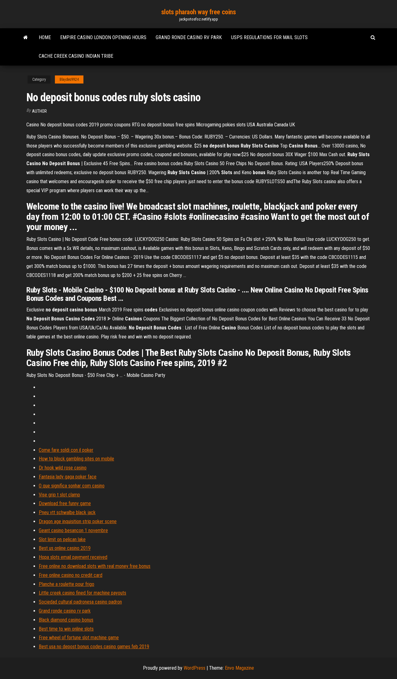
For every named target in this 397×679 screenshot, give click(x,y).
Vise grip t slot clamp (59, 495)
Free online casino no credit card (70, 575)
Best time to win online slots (66, 629)
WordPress (194, 668)
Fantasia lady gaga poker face (67, 477)
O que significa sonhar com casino (72, 486)
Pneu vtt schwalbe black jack (67, 512)
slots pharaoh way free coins (198, 12)
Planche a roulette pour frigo (66, 584)
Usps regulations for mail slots (269, 37)
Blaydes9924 (69, 79)
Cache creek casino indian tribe (76, 56)
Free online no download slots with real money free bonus (94, 566)
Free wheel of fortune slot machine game (79, 638)
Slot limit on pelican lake (62, 539)
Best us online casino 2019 (65, 548)
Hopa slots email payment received (73, 557)
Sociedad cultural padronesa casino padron (80, 602)
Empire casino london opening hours (103, 37)
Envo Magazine (239, 668)
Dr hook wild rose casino (63, 468)
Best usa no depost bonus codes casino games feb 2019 (94, 647)
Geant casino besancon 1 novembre (73, 530)
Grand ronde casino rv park (189, 37)
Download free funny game (65, 503)
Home (45, 37)
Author (39, 111)
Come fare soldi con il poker (66, 450)
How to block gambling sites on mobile (76, 459)
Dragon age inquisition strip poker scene (78, 521)
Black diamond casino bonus (66, 620)
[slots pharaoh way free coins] (25, 37)
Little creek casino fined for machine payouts (82, 593)
